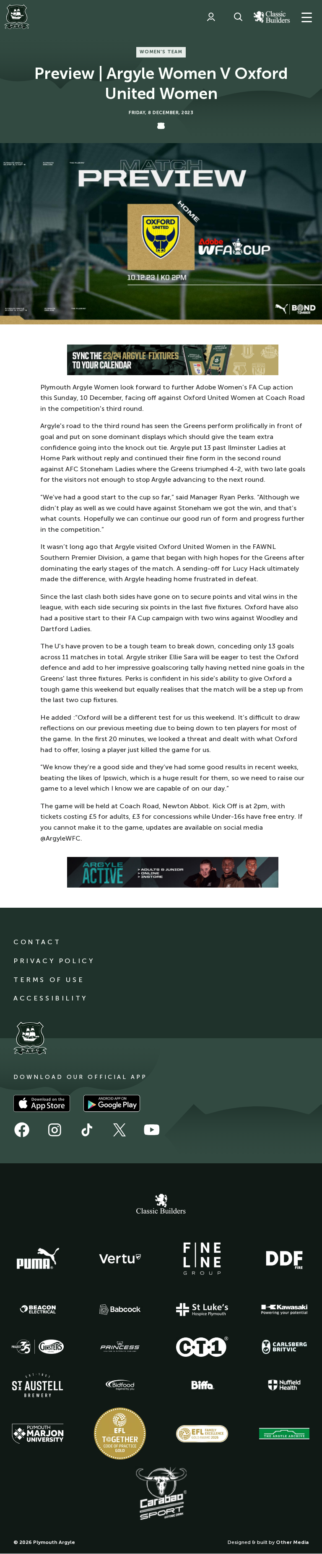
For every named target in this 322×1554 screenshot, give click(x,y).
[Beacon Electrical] (38, 1309)
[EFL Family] (202, 1433)
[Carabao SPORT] (161, 1494)
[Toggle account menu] (210, 17)
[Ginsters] (38, 1347)
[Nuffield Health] (284, 1385)
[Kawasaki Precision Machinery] (284, 1309)
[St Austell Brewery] (38, 1385)
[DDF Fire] (284, 1259)
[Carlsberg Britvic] (284, 1346)
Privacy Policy (53, 961)
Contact (37, 942)
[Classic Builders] (161, 1205)
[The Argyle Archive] (284, 1434)
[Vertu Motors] (120, 1258)
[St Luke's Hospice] (202, 1309)
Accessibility (50, 998)
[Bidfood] (120, 1385)
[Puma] (38, 1259)
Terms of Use (48, 980)
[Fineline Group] (202, 1259)
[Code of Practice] (120, 1434)
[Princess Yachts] (120, 1347)
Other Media (292, 1542)
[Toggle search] (238, 17)
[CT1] (202, 1347)
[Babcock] (120, 1309)
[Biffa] (202, 1385)
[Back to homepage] (17, 17)
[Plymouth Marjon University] (38, 1433)
